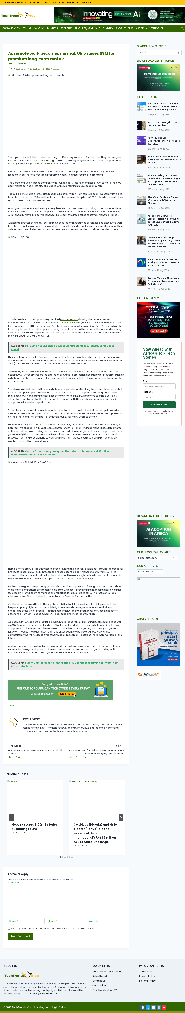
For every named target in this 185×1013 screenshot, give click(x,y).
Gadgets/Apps (124, 28)
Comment (15, 882)
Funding (108, 28)
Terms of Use (146, 971)
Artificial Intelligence (149, 28)
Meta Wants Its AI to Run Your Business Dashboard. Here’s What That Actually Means (163, 106)
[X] (148, 1007)
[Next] (121, 817)
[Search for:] (159, 52)
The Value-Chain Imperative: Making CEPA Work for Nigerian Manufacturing (164, 262)
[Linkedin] (159, 1007)
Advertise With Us (38, 2)
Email (53, 921)
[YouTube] (164, 1007)
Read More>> (49, 993)
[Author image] (10, 69)
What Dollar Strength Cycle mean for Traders (162, 124)
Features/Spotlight (87, 28)
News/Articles (10, 28)
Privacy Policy (147, 976)
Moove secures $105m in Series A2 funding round (34, 826)
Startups (66, 28)
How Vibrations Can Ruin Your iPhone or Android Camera (35, 750)
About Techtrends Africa (16, 2)
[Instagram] (153, 1007)
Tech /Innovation (33, 28)
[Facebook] (142, 1007)
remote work (44, 163)
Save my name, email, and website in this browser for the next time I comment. (52, 928)
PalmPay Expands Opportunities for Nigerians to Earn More (164, 140)
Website (93, 921)
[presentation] (35, 799)
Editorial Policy (147, 980)
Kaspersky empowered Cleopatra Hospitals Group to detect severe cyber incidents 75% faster (164, 220)
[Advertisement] (159, 453)
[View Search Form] (182, 28)
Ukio (14, 160)
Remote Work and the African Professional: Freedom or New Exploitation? (163, 281)
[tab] (60, 857)
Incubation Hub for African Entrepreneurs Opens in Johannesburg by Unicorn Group (96, 750)
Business (52, 28)
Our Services (68, 2)
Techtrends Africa (13, 983)
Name (13, 921)
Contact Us (54, 2)
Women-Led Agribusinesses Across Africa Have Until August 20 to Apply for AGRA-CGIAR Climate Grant (164, 180)
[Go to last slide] (11, 817)
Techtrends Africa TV (86, 2)
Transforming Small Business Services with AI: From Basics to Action (164, 159)
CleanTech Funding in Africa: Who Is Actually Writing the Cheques (163, 200)
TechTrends (21, 69)
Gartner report (69, 319)
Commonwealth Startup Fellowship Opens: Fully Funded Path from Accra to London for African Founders (164, 242)
